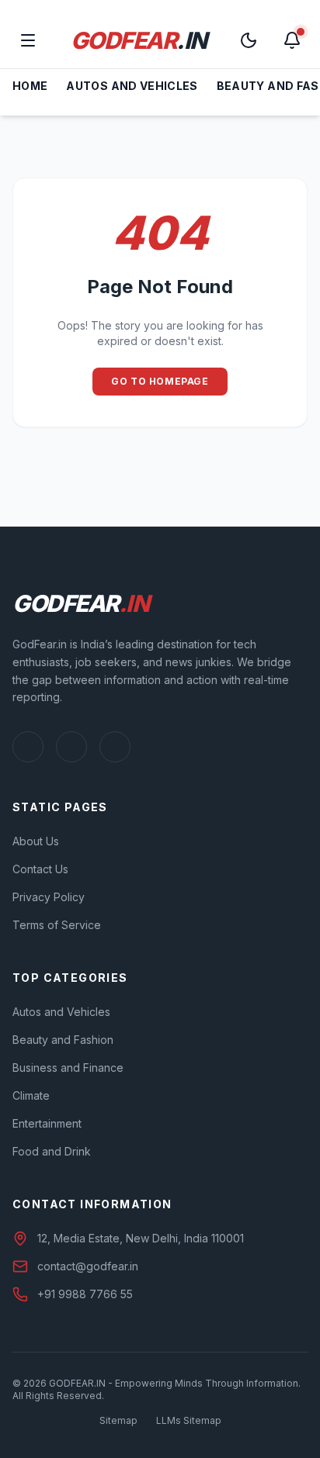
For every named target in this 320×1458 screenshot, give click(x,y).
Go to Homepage (159, 381)
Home (29, 85)
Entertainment (47, 1123)
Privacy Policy (48, 896)
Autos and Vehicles (131, 85)
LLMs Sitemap (188, 1420)
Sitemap (118, 1420)
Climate (31, 1095)
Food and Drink (51, 1151)
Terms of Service (56, 924)
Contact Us (40, 869)
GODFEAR (139, 40)
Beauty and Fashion (62, 1039)
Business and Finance (67, 1067)
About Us (35, 841)
